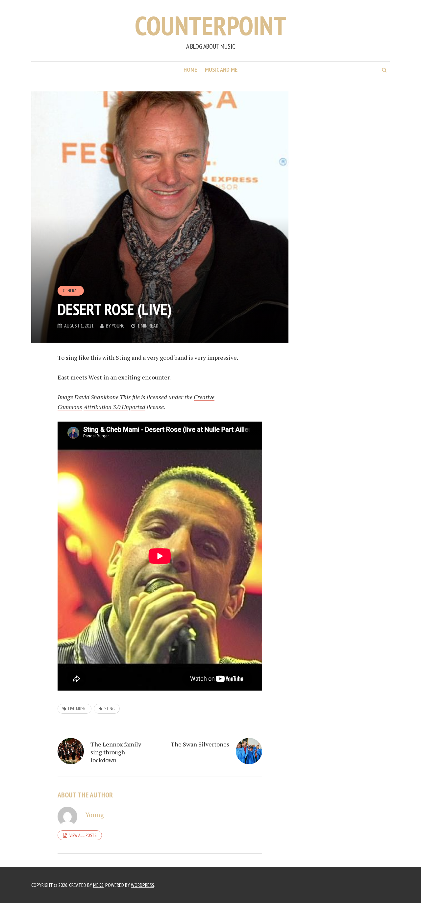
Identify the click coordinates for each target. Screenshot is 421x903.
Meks (98, 885)
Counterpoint (210, 25)
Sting (109, 709)
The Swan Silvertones (200, 744)
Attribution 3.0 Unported (114, 407)
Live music (77, 709)
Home (190, 69)
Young (118, 325)
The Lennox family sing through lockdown (115, 752)
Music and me (221, 69)
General (71, 291)
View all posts (82, 835)
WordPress (142, 885)
